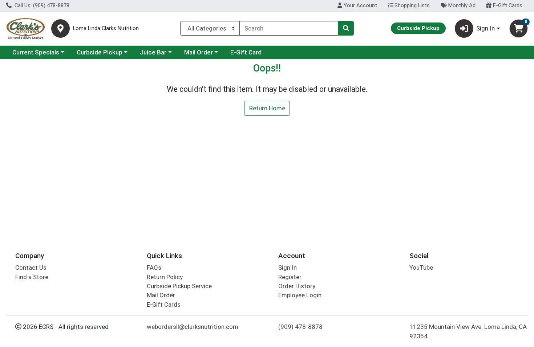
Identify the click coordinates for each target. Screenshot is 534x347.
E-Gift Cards (506, 5)
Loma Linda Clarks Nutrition (106, 28)
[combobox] (288, 28)
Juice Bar (153, 52)
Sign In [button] (485, 28)
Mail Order (198, 52)
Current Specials (35, 52)
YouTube (421, 267)
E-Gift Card (246, 52)
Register (290, 277)
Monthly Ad (461, 5)
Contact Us (30, 267)
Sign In (287, 267)
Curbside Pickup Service (179, 286)
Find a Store (31, 277)
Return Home (267, 108)
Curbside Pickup (99, 52)
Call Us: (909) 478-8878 (41, 5)
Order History (296, 286)
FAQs (154, 267)
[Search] (346, 28)
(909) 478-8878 (300, 326)
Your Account (359, 5)
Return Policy (165, 277)
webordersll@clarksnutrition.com (192, 326)
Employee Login (299, 295)
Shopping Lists (411, 5)
